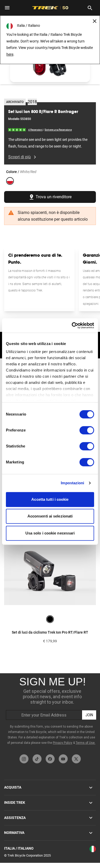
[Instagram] (23, 758)
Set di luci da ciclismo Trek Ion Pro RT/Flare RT (50, 632)
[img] (17, 129)
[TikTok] (37, 758)
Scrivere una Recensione (58, 129)
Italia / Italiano (19, 848)
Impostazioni (72, 483)
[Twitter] (76, 758)
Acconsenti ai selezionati (50, 516)
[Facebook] (50, 758)
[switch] (86, 430)
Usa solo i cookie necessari (50, 533)
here (9, 54)
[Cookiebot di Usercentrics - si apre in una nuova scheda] (72, 325)
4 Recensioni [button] (35, 129)
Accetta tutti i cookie (49, 499)
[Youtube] (63, 758)
